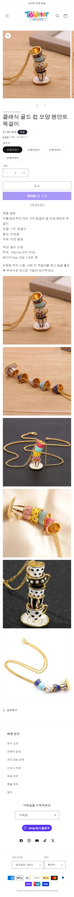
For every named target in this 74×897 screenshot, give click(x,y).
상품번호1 (13, 150)
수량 (5, 165)
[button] (7, 16)
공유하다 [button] (12, 710)
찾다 (9, 792)
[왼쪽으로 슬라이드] (29, 105)
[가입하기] (55, 815)
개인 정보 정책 (15, 759)
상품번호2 (56, 150)
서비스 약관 (14, 768)
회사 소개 (12, 743)
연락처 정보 (14, 751)
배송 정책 (12, 776)
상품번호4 (13, 158)
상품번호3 (35, 150)
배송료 (5, 137)
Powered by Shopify (49, 890)
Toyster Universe (31, 890)
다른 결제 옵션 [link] (37, 204)
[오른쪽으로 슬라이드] (45, 105)
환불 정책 (12, 784)
